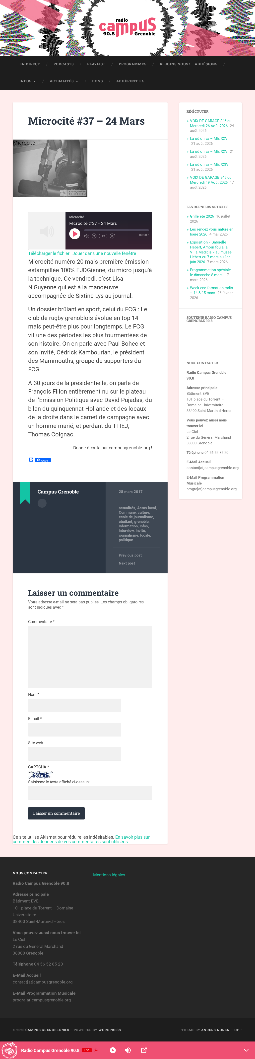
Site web (35, 743)
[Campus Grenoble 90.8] (127, 27)
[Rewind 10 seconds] (94, 236)
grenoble (141, 521)
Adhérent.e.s (130, 81)
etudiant (125, 521)
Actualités (62, 81)
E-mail (35, 719)
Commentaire (41, 622)
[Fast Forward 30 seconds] (112, 236)
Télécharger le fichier (48, 253)
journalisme (128, 535)
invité (140, 530)
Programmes (132, 64)
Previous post (130, 555)
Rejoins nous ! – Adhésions (188, 64)
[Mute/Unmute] (86, 236)
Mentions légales (109, 874)
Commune (127, 512)
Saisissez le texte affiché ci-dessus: (59, 782)
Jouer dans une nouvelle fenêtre (104, 253)
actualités (127, 508)
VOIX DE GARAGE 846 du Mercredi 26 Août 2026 (210, 123)
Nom (33, 695)
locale (145, 535)
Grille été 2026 (202, 216)
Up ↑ (238, 1030)
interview (126, 530)
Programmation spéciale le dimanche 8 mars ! (210, 272)
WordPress (109, 1030)
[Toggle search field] (233, 81)
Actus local (146, 508)
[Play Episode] (74, 233)
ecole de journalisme (136, 517)
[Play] (113, 1050)
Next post (127, 563)
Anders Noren (215, 1030)
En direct (29, 64)
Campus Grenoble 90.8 (47, 1030)
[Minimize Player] (246, 1050)
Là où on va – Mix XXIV (209, 164)
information (128, 526)
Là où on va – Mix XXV (209, 151)
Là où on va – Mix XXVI (209, 138)
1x (103, 236)
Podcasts (64, 64)
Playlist (96, 64)
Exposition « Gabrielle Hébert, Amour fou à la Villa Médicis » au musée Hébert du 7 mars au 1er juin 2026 (211, 252)
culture (143, 512)
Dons (97, 81)
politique (126, 540)
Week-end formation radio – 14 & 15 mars (211, 290)
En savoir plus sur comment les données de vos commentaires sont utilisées (81, 839)
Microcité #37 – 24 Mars (86, 120)
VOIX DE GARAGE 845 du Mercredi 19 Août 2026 (210, 180)
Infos (25, 81)
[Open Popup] (144, 1050)
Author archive (42, 503)
